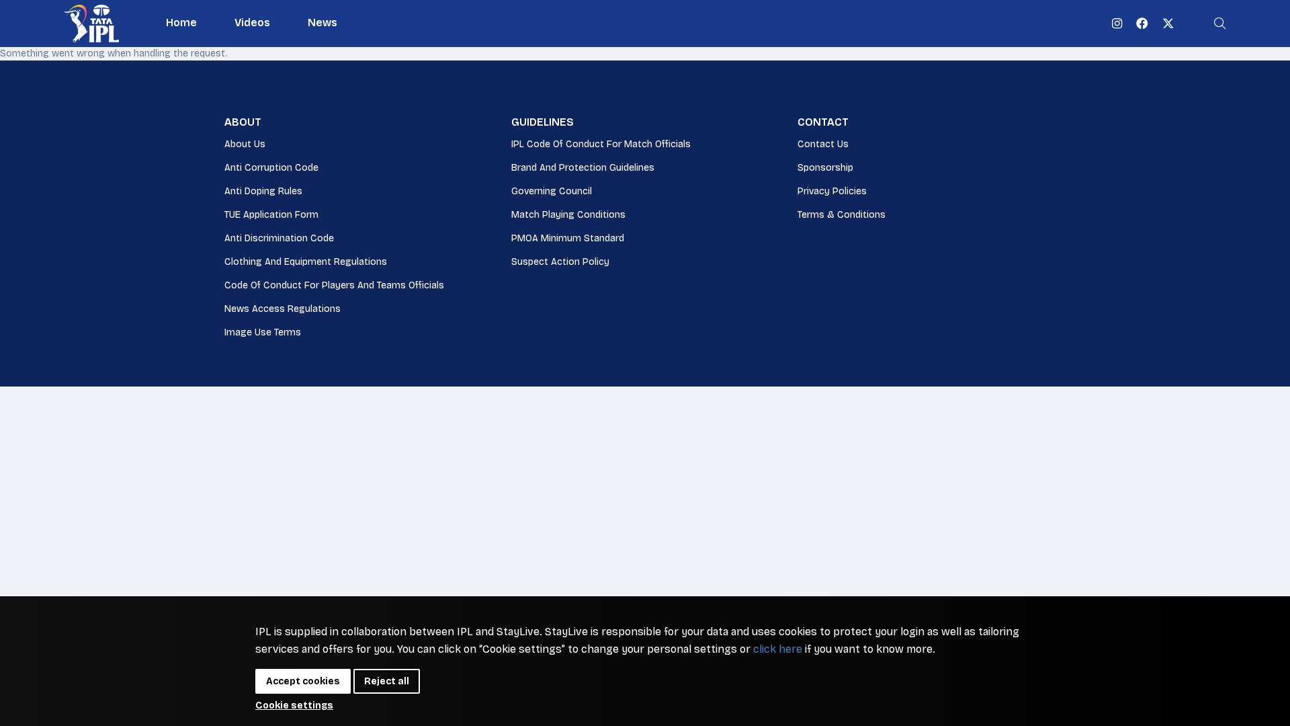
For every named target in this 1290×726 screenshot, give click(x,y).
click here (777, 649)
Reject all (386, 681)
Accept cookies (303, 681)
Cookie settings (294, 705)
